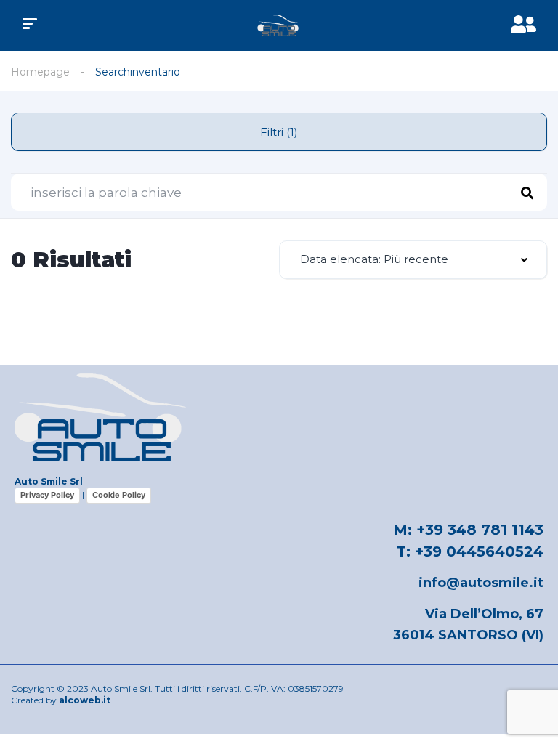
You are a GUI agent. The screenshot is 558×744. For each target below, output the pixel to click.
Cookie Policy (118, 495)
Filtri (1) (279, 132)
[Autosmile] (279, 25)
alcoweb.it (84, 700)
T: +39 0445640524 (469, 551)
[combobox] (413, 259)
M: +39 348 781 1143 (468, 529)
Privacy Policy (47, 495)
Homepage (40, 71)
